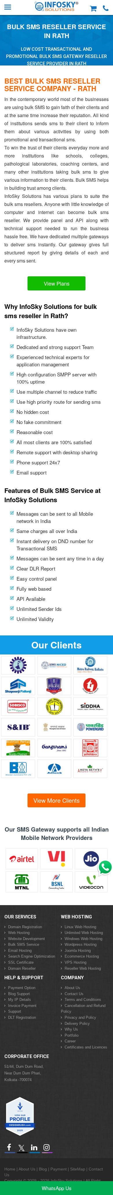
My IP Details (19, 999)
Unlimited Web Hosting (84, 933)
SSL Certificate (21, 962)
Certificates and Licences (86, 1047)
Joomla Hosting (78, 950)
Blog (43, 1169)
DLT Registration (22, 1017)
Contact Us (74, 994)
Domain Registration (25, 927)
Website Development (26, 939)
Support (14, 1011)
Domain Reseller (22, 968)
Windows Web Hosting (83, 939)
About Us (72, 988)
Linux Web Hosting (80, 927)
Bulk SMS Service (23, 944)
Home (9, 1169)
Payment (58, 1169)
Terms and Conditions (83, 999)
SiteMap (77, 1169)
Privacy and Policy (80, 1017)
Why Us (71, 1029)
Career (70, 1041)
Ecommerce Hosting (82, 956)
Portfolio (72, 1035)
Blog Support (19, 994)
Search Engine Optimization (31, 956)
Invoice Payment (22, 1005)
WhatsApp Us (57, 1188)
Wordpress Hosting (80, 944)
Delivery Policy (77, 1023)
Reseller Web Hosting (83, 968)
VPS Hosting (75, 962)
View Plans (57, 283)
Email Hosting (20, 950)
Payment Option (21, 988)
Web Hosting (19, 933)
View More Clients (56, 800)
